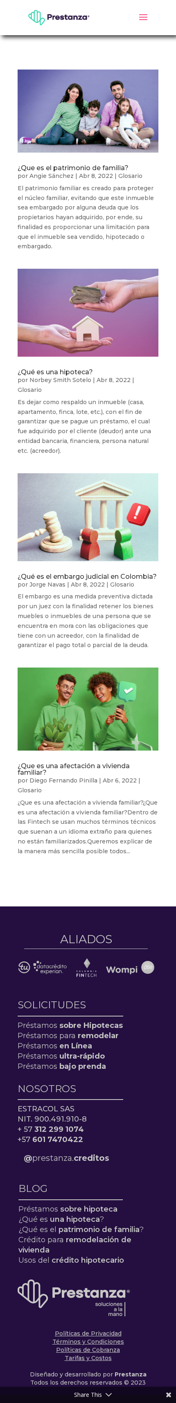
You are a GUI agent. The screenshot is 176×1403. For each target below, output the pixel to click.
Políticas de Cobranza (88, 1350)
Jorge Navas (47, 584)
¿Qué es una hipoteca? (55, 372)
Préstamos (70, 1025)
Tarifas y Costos (88, 1358)
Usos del (71, 1260)
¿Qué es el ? (81, 1229)
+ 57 (51, 1129)
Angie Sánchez (51, 176)
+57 (50, 1139)
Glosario (130, 176)
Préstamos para (68, 1035)
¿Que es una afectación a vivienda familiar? (74, 769)
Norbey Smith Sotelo (60, 380)
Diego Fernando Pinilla (63, 780)
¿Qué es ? (61, 1219)
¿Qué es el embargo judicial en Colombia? (87, 576)
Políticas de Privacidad (88, 1333)
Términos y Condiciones (88, 1341)
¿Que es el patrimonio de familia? (73, 168)
